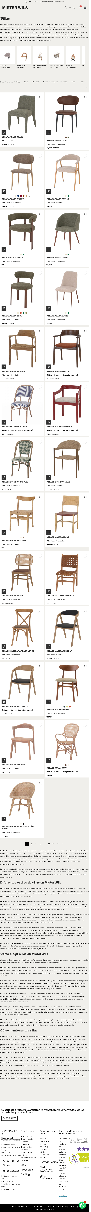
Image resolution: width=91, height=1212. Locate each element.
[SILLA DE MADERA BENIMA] (67, 683)
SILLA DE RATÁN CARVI (56, 768)
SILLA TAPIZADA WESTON (13, 199)
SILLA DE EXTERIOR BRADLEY (15, 482)
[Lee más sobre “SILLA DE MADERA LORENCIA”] (48, 422)
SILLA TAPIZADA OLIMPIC (57, 257)
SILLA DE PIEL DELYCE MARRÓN (60, 596)
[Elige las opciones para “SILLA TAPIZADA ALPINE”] (48, 308)
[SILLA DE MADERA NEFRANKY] (22, 683)
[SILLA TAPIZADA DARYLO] (67, 173)
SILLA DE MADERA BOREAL (14, 596)
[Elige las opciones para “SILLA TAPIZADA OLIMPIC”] (48, 249)
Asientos (10, 82)
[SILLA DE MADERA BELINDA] (22, 514)
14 (53, 844)
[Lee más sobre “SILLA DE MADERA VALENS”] (48, 367)
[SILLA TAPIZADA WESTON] (22, 173)
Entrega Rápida (49, 1162)
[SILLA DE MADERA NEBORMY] (67, 628)
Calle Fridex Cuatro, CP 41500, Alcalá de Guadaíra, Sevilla (46, 1207)
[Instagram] (8, 1161)
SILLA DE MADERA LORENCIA (59, 426)
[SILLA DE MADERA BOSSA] (22, 348)
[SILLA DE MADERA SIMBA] (67, 514)
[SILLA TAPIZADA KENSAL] (22, 231)
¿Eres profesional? (47, 1177)
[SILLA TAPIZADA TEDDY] (67, 114)
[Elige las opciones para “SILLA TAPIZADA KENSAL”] (4, 249)
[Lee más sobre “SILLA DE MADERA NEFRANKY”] (4, 702)
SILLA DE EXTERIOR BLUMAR (14, 426)
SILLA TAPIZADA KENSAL (13, 257)
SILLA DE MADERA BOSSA (13, 371)
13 (49, 844)
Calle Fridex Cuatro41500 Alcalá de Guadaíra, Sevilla (10, 1147)
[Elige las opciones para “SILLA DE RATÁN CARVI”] (48, 760)
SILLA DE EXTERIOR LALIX (58, 482)
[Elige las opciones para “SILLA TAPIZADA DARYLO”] (48, 191)
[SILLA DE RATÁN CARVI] (67, 742)
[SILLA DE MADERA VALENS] (67, 348)
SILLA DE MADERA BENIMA (58, 709)
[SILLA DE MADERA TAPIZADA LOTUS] (22, 628)
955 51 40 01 (5, 1153)
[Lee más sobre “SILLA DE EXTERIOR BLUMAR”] (4, 422)
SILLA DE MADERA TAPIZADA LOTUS (18, 651)
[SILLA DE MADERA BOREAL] (22, 573)
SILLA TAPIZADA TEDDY (57, 140)
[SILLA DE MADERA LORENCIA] (67, 404)
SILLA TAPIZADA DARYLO (57, 199)
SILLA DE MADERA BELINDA (14, 540)
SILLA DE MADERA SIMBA (57, 537)
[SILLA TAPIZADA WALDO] (22, 114)
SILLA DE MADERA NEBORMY (59, 651)
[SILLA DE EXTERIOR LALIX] (67, 459)
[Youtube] (8, 1165)
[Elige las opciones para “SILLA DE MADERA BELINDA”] (4, 532)
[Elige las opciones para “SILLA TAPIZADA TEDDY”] (48, 132)
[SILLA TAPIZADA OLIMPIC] (67, 231)
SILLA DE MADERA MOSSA (13, 765)
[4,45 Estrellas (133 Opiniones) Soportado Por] (74, 1158)
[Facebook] (3, 1161)
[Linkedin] (3, 1165)
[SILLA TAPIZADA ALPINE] (67, 290)
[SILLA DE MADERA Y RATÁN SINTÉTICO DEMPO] (22, 800)
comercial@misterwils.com (11, 1155)
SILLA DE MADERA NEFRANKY (15, 706)
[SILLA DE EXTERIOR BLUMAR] (22, 404)
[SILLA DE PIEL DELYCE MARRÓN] (67, 573)
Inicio (2, 82)
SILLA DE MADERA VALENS (58, 371)
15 (58, 844)
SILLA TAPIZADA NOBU (12, 316)
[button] (85, 8)
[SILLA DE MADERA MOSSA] (22, 742)
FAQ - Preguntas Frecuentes (46, 1169)
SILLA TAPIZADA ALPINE (57, 316)
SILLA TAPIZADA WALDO (13, 137)
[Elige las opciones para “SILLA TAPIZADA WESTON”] (4, 191)
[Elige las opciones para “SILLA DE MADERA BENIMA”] (48, 702)
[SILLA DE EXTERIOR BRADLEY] (22, 459)
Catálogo (26, 1174)
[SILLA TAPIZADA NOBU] (22, 290)
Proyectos (27, 1170)
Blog (23, 1165)
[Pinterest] (13, 1161)
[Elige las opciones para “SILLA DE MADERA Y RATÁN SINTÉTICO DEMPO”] (4, 819)
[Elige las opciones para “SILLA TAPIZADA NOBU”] (4, 308)
